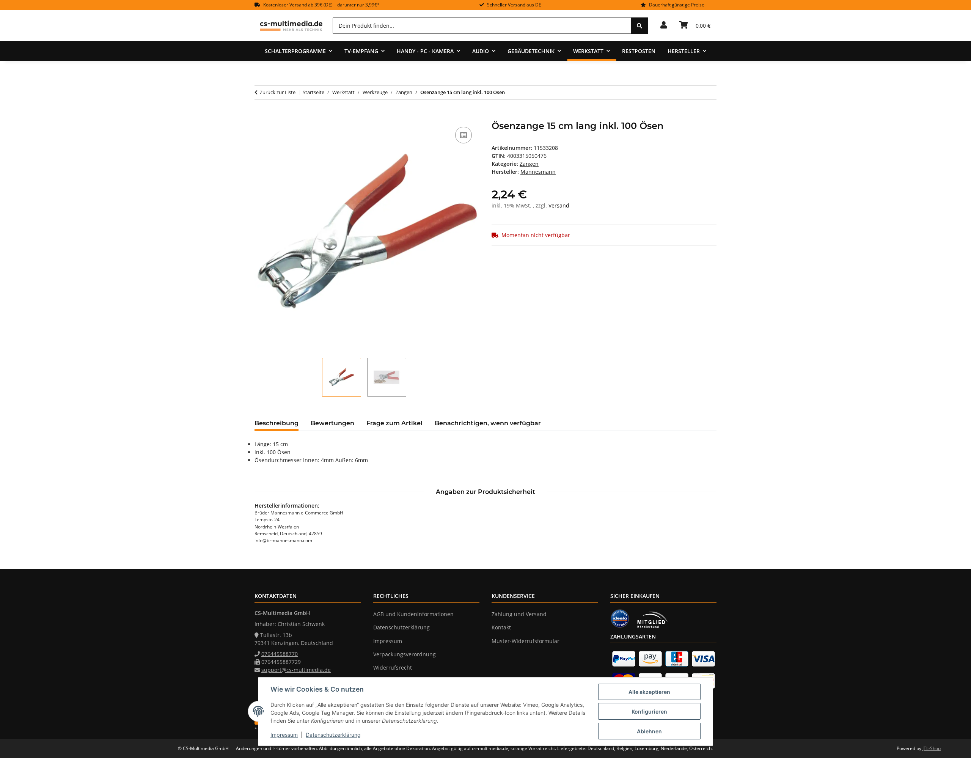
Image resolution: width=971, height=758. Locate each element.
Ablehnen (649, 731)
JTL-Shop (931, 748)
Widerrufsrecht (392, 667)
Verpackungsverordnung (404, 654)
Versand (558, 205)
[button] (663, 25)
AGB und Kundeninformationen (413, 614)
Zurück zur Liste (277, 92)
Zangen (529, 163)
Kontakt (501, 627)
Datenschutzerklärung (333, 734)
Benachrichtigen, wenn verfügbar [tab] (488, 423)
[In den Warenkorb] (261, 116)
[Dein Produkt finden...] (639, 25)
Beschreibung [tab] (277, 423)
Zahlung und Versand (519, 614)
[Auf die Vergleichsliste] (463, 135)
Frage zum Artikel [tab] (394, 423)
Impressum (284, 734)
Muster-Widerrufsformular (525, 641)
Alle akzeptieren (649, 692)
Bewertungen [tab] (332, 423)
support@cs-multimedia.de (296, 669)
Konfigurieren (649, 711)
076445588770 (279, 653)
